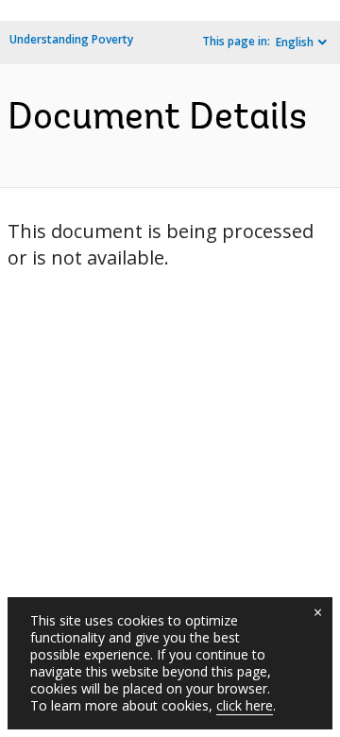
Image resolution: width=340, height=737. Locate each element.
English (295, 42)
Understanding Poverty (71, 39)
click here (244, 705)
